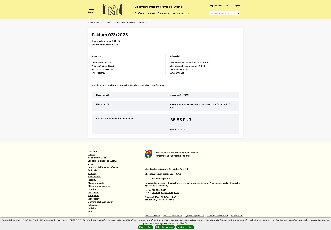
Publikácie (93, 205)
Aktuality (92, 173)
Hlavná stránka (93, 22)
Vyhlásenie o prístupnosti (194, 216)
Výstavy (92, 164)
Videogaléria (94, 198)
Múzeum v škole (180, 13)
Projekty (92, 180)
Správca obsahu (237, 216)
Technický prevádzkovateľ (217, 216)
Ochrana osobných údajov (100, 202)
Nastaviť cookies (185, 227)
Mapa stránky (215, 6)
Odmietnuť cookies (164, 227)
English (237, 6)
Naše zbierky (94, 176)
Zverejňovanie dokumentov (124, 22)
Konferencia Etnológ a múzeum (103, 167)
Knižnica (92, 208)
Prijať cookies (145, 227)
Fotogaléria (163, 13)
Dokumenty (93, 192)
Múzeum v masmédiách (99, 186)
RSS (228, 6)
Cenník (91, 154)
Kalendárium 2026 (97, 157)
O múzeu (139, 13)
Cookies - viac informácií (172, 216)
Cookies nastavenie (152, 216)
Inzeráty (92, 189)
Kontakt (151, 13)
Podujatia (92, 170)
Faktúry (141, 22)
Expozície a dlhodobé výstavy (102, 161)
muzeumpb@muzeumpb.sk (165, 192)
